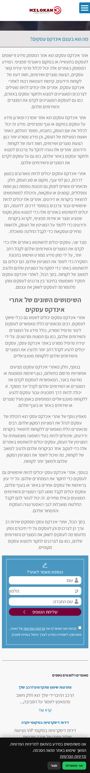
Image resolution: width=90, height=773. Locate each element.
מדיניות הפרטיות (34, 628)
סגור (54, 765)
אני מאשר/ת (74, 765)
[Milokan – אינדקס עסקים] (45, 10)
